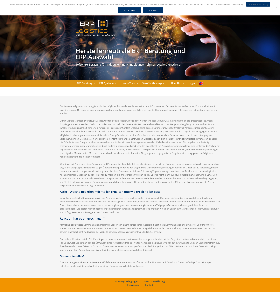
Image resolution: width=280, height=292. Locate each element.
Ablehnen (152, 10)
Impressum (133, 284)
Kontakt (149, 284)
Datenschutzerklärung (154, 281)
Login (192, 83)
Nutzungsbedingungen (126, 281)
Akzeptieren (129, 10)
